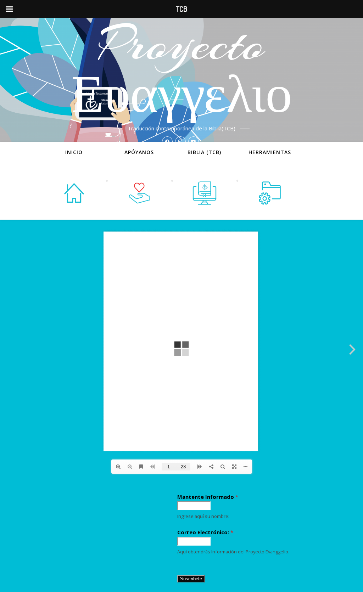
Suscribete (191, 578)
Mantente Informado (207, 496)
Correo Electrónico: (205, 532)
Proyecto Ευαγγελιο (181, 71)
